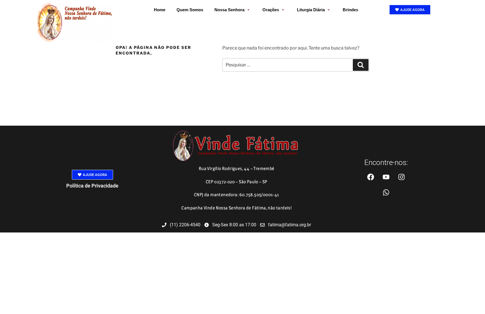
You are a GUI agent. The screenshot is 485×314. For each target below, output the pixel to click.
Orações (270, 9)
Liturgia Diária (311, 9)
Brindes (350, 9)
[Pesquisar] (361, 65)
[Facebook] (370, 177)
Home (159, 9)
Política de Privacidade (92, 186)
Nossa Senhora (229, 9)
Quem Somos (190, 9)
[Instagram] (401, 177)
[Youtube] (386, 177)
